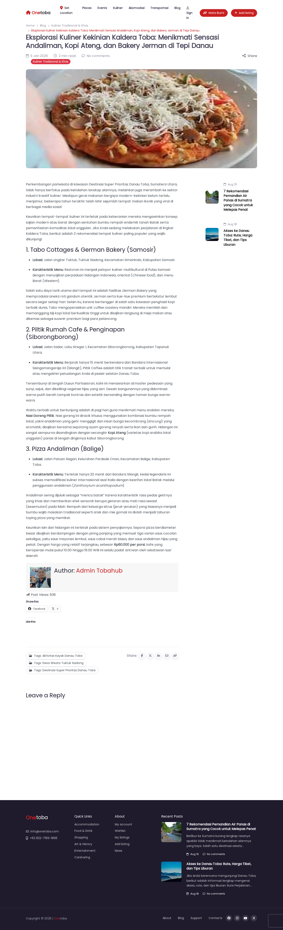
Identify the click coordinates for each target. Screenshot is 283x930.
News (118, 851)
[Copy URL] (175, 655)
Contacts (215, 918)
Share (252, 55)
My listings (122, 837)
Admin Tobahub (99, 571)
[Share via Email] (166, 655)
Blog (177, 8)
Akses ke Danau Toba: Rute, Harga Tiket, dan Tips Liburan (238, 237)
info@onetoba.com (44, 831)
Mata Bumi (216, 13)
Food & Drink (83, 831)
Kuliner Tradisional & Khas (50, 62)
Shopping (81, 837)
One (57, 918)
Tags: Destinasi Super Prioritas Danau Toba (65, 670)
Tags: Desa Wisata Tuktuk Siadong (58, 663)
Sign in (189, 15)
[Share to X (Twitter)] (150, 655)
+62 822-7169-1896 (43, 838)
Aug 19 (232, 184)
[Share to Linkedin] (158, 655)
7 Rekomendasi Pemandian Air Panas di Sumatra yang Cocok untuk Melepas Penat (238, 200)
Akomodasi (137, 8)
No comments (216, 854)
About (167, 918)
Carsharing (82, 857)
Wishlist (120, 831)
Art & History (83, 844)
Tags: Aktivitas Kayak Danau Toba (58, 656)
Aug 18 (232, 224)
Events (102, 8)
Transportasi (159, 8)
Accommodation (86, 824)
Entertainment (85, 851)
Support (196, 918)
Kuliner (118, 8)
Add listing (246, 13)
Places (87, 8)
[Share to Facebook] (142, 655)
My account (123, 824)
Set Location (66, 10)
